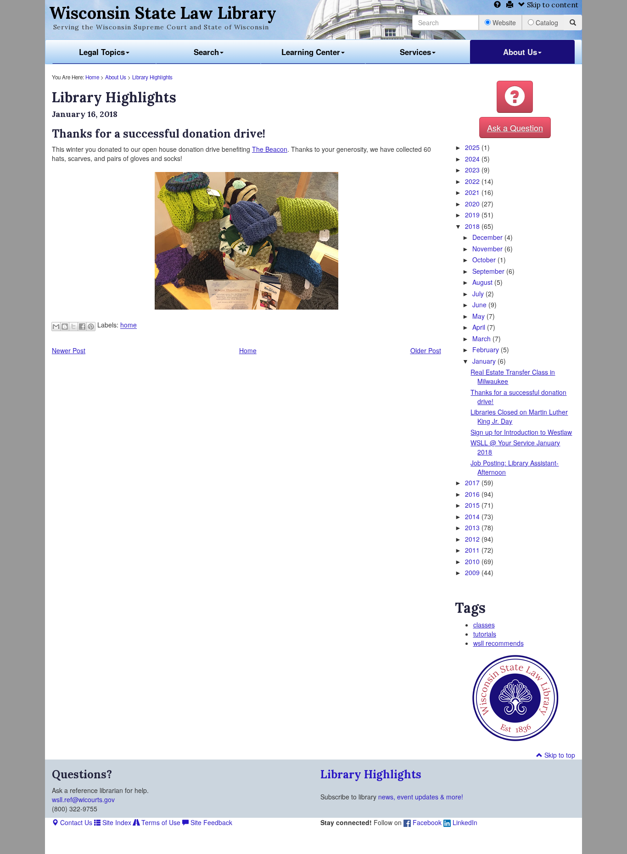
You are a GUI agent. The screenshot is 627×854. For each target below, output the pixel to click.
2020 (473, 203)
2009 (473, 572)
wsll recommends (498, 643)
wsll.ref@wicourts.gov (83, 799)
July (479, 293)
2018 (473, 226)
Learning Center (310, 51)
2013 (473, 527)
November (488, 248)
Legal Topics (102, 51)
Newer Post (68, 350)
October (485, 259)
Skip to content (551, 4)
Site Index (116, 822)
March (482, 338)
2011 (473, 550)
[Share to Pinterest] (90, 326)
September (489, 271)
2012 (473, 538)
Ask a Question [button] (515, 127)
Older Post (425, 350)
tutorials (484, 633)
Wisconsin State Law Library (162, 12)
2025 (473, 147)
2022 (473, 181)
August (483, 282)
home (128, 325)
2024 (473, 158)
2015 (473, 505)
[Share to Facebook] (82, 326)
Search (206, 51)
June (480, 304)
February (486, 349)
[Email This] (56, 326)
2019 (473, 214)
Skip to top (559, 755)
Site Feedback (210, 822)
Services (415, 51)
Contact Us (75, 822)
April (479, 327)
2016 (473, 494)
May (479, 316)
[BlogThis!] (64, 326)
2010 (473, 561)
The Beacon (269, 149)
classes (484, 624)
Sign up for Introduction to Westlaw (521, 432)
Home (92, 77)
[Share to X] (73, 326)
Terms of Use (160, 822)
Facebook (426, 822)
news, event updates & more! (420, 796)
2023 (473, 169)
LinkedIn (464, 822)
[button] (515, 97)
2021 (473, 192)
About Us (520, 51)
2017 (473, 482)
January (485, 361)
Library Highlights (152, 77)
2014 (473, 516)
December (488, 237)
